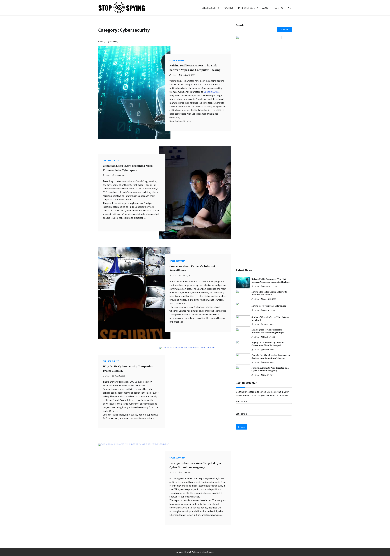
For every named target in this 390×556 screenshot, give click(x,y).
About (266, 7)
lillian (174, 75)
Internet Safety (248, 7)
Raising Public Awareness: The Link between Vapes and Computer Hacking (271, 280)
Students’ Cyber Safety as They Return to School (270, 319)
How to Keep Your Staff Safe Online (269, 305)
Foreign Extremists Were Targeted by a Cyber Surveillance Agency (270, 369)
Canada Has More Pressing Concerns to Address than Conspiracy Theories (271, 357)
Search (240, 25)
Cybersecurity (210, 7)
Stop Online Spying (204, 551)
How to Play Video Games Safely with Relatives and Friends (269, 293)
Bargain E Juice (212, 91)
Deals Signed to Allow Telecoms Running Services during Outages (268, 331)
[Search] (289, 7)
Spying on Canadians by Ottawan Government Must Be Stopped (268, 344)
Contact (280, 7)
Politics (228, 7)
